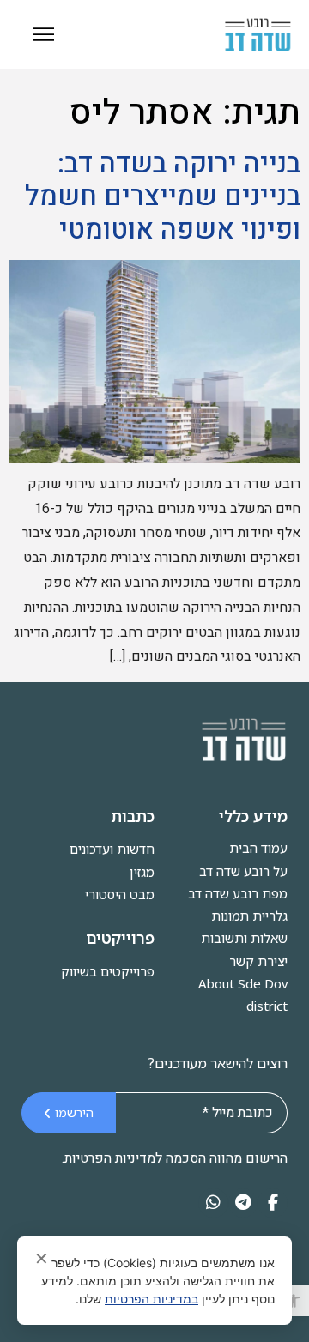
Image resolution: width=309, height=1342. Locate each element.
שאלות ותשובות (244, 937)
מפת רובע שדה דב (238, 893)
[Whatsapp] (213, 1203)
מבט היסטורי (119, 894)
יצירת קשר (258, 961)
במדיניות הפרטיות (151, 1298)
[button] (293, 1300)
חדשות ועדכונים (112, 848)
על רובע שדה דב (243, 871)
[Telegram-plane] (243, 1203)
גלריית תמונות (249, 915)
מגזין (142, 871)
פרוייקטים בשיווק (107, 971)
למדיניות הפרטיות (113, 1158)
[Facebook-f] (273, 1203)
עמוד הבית (258, 847)
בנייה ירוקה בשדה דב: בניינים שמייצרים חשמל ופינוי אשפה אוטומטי (162, 196)
